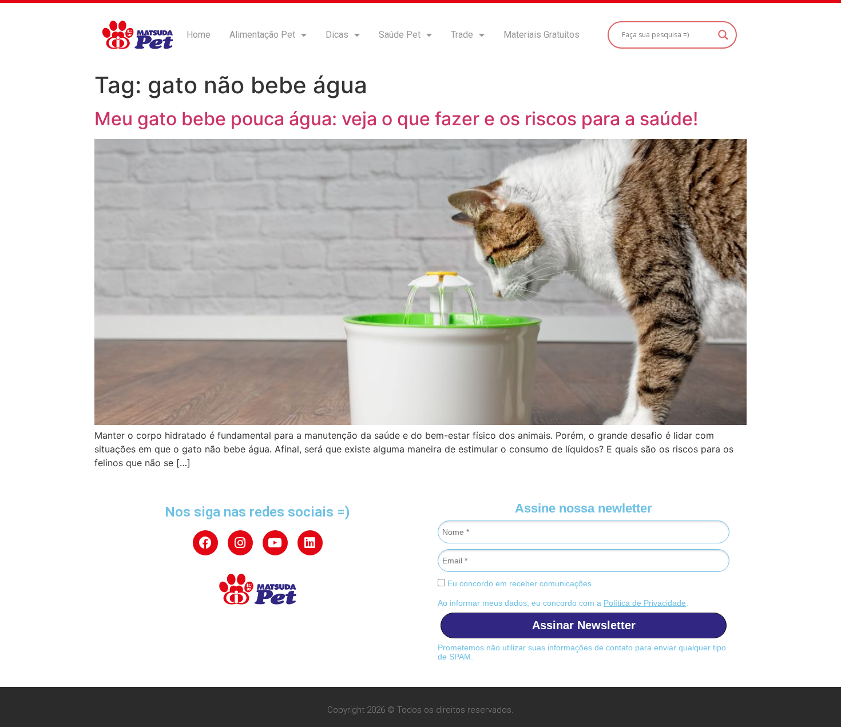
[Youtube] (275, 542)
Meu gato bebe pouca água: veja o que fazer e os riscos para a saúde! (396, 119)
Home (199, 34)
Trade (462, 34)
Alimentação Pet (262, 34)
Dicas (337, 34)
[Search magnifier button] (723, 35)
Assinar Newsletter (584, 625)
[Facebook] (205, 542)
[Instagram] (240, 542)
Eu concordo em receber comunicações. (519, 583)
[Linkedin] (310, 542)
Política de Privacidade (645, 602)
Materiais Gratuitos (541, 34)
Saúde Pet (399, 34)
